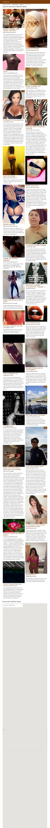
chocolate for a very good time (13, 120)
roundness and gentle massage (36, 245)
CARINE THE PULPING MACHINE (10, 259)
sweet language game (33, 322)
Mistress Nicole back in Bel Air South (13, 300)
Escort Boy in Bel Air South (34, 466)
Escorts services (6, 4)
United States (15, 4)
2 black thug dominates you (12, 584)
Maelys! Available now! (33, 86)
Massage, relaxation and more (13, 326)
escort (5, 71)
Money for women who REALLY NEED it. (13, 534)
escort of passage (9, 176)
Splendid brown (31, 574)
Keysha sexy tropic (32, 185)
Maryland (21, 4)
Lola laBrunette (8, 426)
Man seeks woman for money (35, 415)
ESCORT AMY (6, 1)
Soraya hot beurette (32, 48)
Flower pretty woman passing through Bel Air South (35, 525)
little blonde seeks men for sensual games (34, 368)
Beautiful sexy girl (9, 224)
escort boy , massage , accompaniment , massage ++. (36, 286)
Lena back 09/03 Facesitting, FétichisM (35, 127)
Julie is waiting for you (10, 373)
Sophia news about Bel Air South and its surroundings (12, 468)
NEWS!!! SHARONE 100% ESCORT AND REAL (11, 30)
